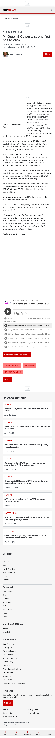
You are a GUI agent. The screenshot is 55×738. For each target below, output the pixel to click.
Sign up (7, 702)
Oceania (6, 579)
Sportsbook (7, 591)
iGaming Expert (9, 647)
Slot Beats (7, 676)
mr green (30, 365)
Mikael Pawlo (11, 365)
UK (4, 558)
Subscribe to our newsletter (16, 354)
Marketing (7, 602)
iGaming (6, 598)
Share (47, 54)
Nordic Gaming (12, 372)
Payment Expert (9, 651)
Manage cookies (34, 709)
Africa (5, 576)
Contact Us (7, 713)
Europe (14, 18)
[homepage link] (9, 10)
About (5, 709)
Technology (7, 609)
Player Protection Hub (12, 669)
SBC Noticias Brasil (10, 658)
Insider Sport (8, 665)
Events (5, 628)
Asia (4, 565)
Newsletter (7, 632)
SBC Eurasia (8, 672)
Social (5, 616)
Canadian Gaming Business (14, 683)
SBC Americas (8, 644)
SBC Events (7, 679)
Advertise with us (10, 716)
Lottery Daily (8, 661)
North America (9, 569)
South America (9, 572)
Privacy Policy (33, 713)
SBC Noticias (8, 654)
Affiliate (6, 605)
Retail (5, 595)
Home (6, 18)
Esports (6, 613)
